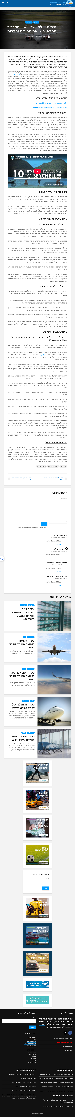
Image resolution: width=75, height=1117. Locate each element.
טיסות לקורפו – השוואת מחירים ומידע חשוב (22, 644)
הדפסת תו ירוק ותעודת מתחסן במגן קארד (23, 1090)
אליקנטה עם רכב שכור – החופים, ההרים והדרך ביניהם (56, 1082)
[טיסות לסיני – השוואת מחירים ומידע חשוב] (54, 743)
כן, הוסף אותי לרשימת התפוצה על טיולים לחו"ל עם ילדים (31, 527)
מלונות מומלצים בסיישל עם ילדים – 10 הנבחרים (51, 103)
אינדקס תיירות (31, 1046)
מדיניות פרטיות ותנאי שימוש (63, 1038)
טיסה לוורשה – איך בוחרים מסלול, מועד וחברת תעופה (56, 1078)
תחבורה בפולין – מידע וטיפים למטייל (54, 1106)
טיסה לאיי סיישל (53, 466)
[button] (2, 558)
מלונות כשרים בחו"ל (30, 1043)
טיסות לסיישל (41, 466)
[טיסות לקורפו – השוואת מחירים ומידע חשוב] (54, 647)
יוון (24, 637)
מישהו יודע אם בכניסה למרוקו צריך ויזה (24, 1082)
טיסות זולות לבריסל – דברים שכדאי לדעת (22, 706)
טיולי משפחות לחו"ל (41, 36)
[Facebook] (70, 1033)
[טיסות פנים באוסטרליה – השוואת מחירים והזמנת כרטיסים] (54, 616)
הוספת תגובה (28, 36)
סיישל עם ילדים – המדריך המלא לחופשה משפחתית (50, 108)
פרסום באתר (32, 1037)
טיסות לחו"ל (28, 22)
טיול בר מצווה (32, 1062)
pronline (34, 1113)
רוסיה (24, 668)
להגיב (59, 544)
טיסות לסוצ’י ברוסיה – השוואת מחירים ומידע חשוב (22, 676)
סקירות (34, 1060)
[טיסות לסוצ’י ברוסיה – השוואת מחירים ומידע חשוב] (54, 679)
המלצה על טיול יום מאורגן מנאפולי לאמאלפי (22, 1074)
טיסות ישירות (15, 74)
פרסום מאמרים (31, 1050)
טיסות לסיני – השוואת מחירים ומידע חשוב (22, 738)
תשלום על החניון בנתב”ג (28, 1078)
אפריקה (42, 355)
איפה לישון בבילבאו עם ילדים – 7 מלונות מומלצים (57, 1087)
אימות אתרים (32, 1052)
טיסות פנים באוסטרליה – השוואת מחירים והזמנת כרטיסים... (22, 613)
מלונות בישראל (31, 1041)
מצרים (23, 732)
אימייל (47, 878)
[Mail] (65, 1033)
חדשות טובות (32, 1048)
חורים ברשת (32, 1054)
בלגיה (32, 700)
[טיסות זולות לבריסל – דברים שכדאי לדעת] (54, 711)
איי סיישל (36, 22)
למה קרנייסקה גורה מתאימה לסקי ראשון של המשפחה (56, 1074)
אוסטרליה (31, 605)
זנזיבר (34, 1039)
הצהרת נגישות (67, 1046)
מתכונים (33, 1058)
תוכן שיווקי (68, 1050)
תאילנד (34, 1056)
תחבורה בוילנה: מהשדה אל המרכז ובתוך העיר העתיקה (56, 1091)
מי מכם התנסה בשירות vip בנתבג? (25, 1086)
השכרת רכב (57, 1027)
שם (66, 521)
